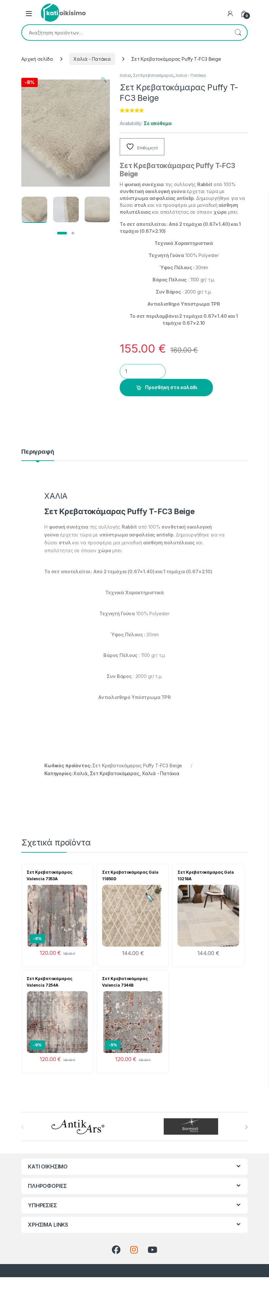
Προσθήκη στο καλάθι (171, 387)
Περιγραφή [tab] (37, 452)
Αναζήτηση (238, 32)
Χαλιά (125, 75)
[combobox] (125, 32)
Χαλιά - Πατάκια (92, 59)
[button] (104, 80)
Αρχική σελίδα (37, 59)
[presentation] (246, 1127)
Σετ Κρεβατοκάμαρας (153, 75)
